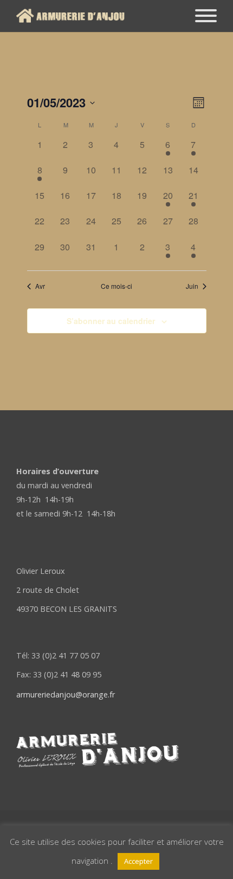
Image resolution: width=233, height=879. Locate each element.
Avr (40, 286)
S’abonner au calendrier (111, 320)
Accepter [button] (138, 861)
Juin (192, 286)
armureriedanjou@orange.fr (65, 694)
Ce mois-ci (116, 286)
